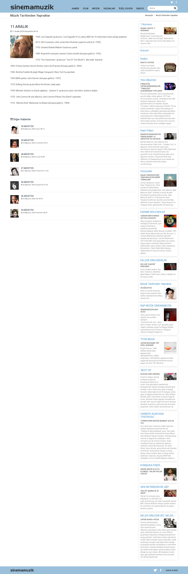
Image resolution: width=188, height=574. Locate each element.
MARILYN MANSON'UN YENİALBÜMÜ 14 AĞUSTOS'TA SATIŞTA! (150, 136)
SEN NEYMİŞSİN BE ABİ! (154, 486)
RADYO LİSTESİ (147, 62)
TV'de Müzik (147, 339)
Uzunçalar (146, 171)
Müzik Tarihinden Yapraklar (167, 15)
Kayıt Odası (146, 130)
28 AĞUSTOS (27, 154)
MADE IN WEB (172, 570)
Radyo (144, 58)
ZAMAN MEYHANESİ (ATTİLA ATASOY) (149, 217)
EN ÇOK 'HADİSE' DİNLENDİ (147, 265)
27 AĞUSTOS (27, 168)
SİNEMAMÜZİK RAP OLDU (149, 310)
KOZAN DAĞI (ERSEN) (150, 374)
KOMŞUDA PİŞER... (151, 465)
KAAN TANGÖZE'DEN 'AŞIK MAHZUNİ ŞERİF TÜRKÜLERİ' (150, 177)
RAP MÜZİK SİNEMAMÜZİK (156, 305)
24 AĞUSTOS (27, 210)
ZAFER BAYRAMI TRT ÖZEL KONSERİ (149, 344)
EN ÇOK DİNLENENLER (153, 260)
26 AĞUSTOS (27, 182)
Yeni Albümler (148, 79)
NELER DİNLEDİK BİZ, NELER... (157, 515)
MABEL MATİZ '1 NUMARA (147, 29)
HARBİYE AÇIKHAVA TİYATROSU (152, 415)
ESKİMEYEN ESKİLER (152, 211)
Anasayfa (149, 15)
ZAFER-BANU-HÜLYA (149, 519)
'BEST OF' (146, 370)
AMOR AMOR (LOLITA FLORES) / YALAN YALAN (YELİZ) (151, 471)
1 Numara (146, 24)
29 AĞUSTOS (27, 140)
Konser (144, 50)
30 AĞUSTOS (27, 126)
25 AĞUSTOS (27, 196)
